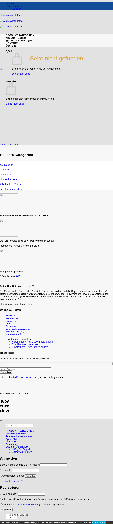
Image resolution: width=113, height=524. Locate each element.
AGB (18, 276)
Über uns (11, 46)
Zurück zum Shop (21, 74)
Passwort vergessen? (11, 481)
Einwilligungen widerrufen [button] (25, 344)
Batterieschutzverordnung (18, 329)
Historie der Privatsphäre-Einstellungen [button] (32, 341)
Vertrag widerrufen (14, 334)
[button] (9, 51)
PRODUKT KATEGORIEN (20, 35)
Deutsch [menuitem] (16, 9)
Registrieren (6, 510)
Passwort (5, 470)
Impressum (11, 321)
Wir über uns (12, 318)
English (26, 449)
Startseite (10, 315)
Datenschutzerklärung (28, 377)
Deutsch (11, 3)
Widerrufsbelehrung (15, 331)
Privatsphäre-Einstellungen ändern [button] (30, 347)
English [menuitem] (16, 6)
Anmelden (30, 476)
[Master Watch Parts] (11, 21)
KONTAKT (12, 43)
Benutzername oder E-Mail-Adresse (19, 465)
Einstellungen (99, 522)
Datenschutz (12, 326)
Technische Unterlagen (19, 40)
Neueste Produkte (16, 38)
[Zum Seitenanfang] (1, 420)
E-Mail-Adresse (9, 494)
